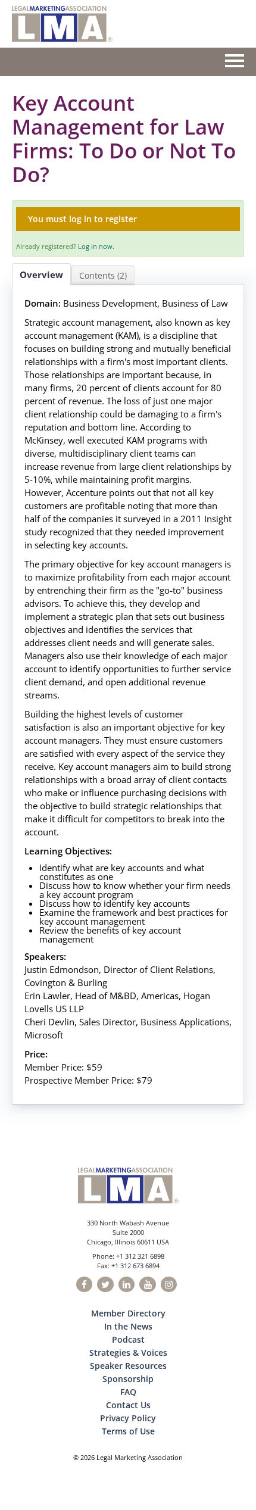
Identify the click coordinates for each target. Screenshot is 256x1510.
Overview (41, 274)
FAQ (128, 1391)
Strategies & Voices (128, 1352)
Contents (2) (103, 275)
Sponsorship (128, 1378)
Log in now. (96, 246)
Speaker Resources (128, 1365)
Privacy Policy (128, 1418)
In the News (128, 1326)
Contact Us (128, 1405)
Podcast (128, 1339)
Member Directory (128, 1313)
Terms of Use (128, 1431)
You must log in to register (82, 218)
